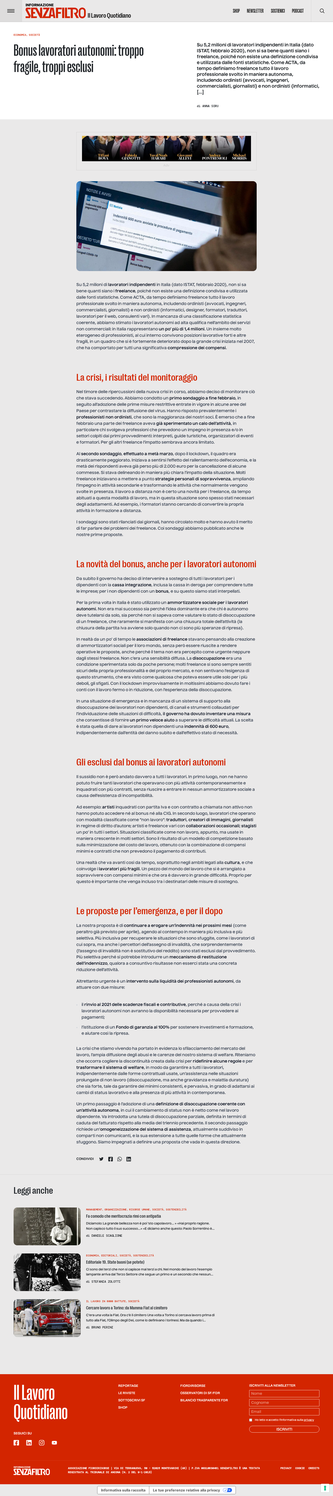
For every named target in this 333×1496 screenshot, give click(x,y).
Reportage (128, 1386)
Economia (20, 35)
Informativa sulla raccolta (123, 1490)
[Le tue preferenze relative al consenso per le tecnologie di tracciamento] (325, 1488)
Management (94, 1209)
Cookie (300, 1468)
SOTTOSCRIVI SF (131, 1400)
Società (34, 35)
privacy (309, 1420)
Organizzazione (115, 1209)
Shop (236, 11)
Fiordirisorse (192, 1386)
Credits (313, 1468)
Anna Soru (210, 106)
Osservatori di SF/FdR (200, 1393)
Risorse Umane (139, 1209)
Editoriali (109, 1255)
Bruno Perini (102, 1327)
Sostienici (278, 11)
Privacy (286, 1468)
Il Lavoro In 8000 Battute (106, 1301)
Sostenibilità (176, 1209)
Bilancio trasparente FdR (204, 1400)
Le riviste (126, 1393)
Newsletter (255, 11)
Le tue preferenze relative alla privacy (186, 1490)
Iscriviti (284, 1429)
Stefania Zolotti (106, 1282)
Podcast (298, 11)
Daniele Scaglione (107, 1236)
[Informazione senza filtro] (32, 1470)
